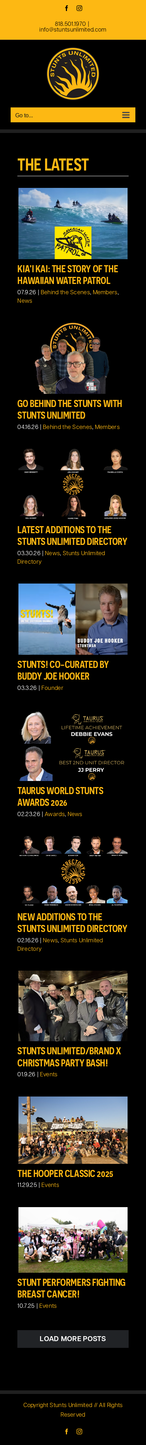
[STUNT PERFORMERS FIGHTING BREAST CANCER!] (72, 1240)
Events (49, 1075)
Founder (52, 688)
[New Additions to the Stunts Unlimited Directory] (72, 871)
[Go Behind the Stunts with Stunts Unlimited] (72, 358)
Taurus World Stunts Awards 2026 (60, 796)
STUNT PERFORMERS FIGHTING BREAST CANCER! (71, 1288)
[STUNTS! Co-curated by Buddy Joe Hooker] (72, 619)
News (24, 301)
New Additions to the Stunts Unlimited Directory (72, 922)
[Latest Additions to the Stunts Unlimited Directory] (72, 484)
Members (105, 293)
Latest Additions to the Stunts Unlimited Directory (72, 535)
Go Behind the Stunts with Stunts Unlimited (69, 409)
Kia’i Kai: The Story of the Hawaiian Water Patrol (67, 274)
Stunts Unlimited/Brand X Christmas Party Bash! (69, 1057)
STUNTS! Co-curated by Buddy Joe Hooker (63, 670)
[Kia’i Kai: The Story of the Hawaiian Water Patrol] (72, 223)
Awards (55, 815)
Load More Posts (73, 1339)
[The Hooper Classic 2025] (72, 1130)
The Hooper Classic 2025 (65, 1173)
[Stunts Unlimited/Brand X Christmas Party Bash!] (72, 1006)
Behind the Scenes (65, 293)
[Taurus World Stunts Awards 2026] (72, 745)
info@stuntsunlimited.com (72, 30)
